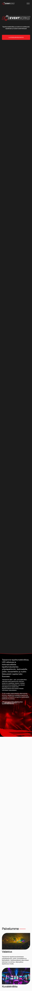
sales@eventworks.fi (10, 703)
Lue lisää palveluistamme (16, 37)
